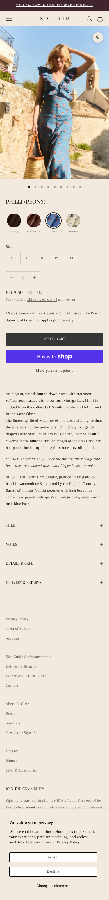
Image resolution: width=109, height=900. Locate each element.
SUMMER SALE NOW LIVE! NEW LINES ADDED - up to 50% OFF (54, 5)
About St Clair (17, 704)
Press (10, 713)
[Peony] (53, 220)
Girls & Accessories (21, 770)
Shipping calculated (42, 300)
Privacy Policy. (69, 842)
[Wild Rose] (73, 220)
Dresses (12, 751)
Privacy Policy (17, 619)
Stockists (13, 723)
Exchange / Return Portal (26, 676)
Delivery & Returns (21, 666)
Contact (12, 685)
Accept (53, 857)
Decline (53, 871)
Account (12, 638)
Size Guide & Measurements (28, 656)
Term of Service (18, 628)
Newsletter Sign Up (21, 732)
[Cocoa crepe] (14, 220)
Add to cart (54, 339)
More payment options (54, 370)
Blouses (12, 760)
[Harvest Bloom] (34, 220)
